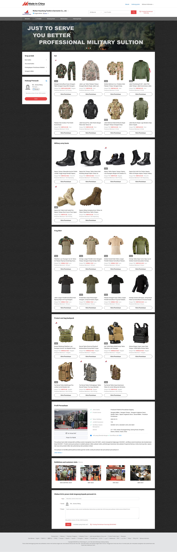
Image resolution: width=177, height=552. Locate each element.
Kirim (68, 524)
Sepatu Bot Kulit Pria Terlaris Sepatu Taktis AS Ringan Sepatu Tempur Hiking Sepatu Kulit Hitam (140, 173)
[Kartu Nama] (46, 80)
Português (80, 538)
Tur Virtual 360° (71, 433)
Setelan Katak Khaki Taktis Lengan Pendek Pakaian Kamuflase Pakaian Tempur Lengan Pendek (114, 261)
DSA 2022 (115, 482)
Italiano (86, 538)
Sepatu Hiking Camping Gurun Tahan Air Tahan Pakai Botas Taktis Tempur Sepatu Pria (90, 212)
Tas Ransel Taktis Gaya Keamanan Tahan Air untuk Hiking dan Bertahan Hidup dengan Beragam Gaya (114, 387)
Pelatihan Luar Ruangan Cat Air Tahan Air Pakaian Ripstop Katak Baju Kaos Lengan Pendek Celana (65, 261)
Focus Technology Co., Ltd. (83, 542)
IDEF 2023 (91, 482)
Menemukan (63, 19)
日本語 (55, 538)
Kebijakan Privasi (83, 536)
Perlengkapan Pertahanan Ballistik (35, 67)
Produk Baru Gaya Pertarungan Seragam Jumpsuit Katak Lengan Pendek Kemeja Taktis (88, 299)
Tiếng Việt (135, 538)
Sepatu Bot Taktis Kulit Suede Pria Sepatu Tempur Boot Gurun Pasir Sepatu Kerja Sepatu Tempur (65, 212)
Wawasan (123, 536)
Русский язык (93, 538)
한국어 (101, 538)
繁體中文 (50, 538)
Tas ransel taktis (29, 63)
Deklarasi (62, 536)
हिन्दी (118, 538)
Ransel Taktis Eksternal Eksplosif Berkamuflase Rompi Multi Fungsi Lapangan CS (88, 348)
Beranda (27, 19)
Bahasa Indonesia (144, 538)
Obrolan (37, 89)
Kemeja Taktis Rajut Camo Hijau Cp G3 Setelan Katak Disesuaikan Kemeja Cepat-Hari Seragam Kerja (140, 261)
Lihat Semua (57, 452)
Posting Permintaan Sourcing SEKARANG (103, 524)
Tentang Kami (51, 19)
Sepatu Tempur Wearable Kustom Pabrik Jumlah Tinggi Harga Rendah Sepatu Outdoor (65, 173)
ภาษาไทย (123, 538)
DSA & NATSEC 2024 (66, 482)
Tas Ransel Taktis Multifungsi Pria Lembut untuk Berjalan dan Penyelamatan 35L (63, 387)
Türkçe (129, 538)
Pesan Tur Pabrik (71, 437)
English (37, 538)
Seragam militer (29, 71)
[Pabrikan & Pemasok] (34, 3)
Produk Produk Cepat (113, 536)
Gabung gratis (135, 4)
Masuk (127, 4)
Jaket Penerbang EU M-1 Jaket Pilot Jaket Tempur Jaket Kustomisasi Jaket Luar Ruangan (140, 86)
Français (61, 538)
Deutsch (74, 538)
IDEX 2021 (141, 482)
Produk (39, 19)
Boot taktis (28, 60)
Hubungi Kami (77, 19)
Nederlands (112, 538)
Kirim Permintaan (66, 94)
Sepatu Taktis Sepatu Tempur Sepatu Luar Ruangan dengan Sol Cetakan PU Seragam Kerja (115, 173)
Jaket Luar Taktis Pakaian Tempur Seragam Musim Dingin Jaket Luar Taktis (89, 86)
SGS (120, 435)
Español (68, 538)
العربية (105, 538)
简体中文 (43, 538)
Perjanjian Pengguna (72, 536)
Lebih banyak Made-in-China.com (98, 536)
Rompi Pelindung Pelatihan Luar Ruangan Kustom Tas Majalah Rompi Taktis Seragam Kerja (64, 348)
